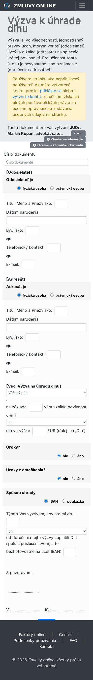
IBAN (54, 501)
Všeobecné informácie (66, 139)
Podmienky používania (35, 640)
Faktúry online (32, 634)
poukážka (75, 501)
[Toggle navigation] (82, 6)
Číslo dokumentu (19, 154)
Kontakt (46, 646)
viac (77, 133)
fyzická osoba (34, 188)
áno (80, 456)
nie (65, 456)
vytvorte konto (27, 96)
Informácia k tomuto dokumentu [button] (59, 145)
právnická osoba (70, 188)
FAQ (73, 640)
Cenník (65, 634)
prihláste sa (51, 90)
